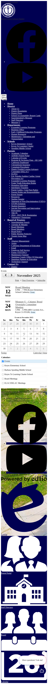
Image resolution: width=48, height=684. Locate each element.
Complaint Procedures (20, 167)
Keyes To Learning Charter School (18, 374)
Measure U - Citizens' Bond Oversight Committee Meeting (28, 304)
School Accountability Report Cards (25, 116)
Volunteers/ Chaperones (20, 217)
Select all (43, 386)
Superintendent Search (20, 222)
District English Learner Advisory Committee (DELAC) (25, 170)
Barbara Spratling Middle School (17, 370)
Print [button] (17, 280)
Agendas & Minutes (19, 225)
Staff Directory (17, 120)
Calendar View (40, 352)
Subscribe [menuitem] (41, 280)
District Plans (16, 113)
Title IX (14, 213)
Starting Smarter (17, 199)
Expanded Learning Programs (23, 127)
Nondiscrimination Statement (18, 401)
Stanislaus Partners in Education (24, 259)
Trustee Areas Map (18, 236)
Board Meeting (22, 287)
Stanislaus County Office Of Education (27, 257)
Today (4, 352)
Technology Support (19, 262)
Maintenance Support (20, 255)
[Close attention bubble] (44, 654)
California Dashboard (20, 162)
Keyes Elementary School (21, 144)
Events (7, 361)
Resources (15, 197)
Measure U (15, 122)
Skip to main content (9, 2)
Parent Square (17, 194)
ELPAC (14, 174)
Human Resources (18, 134)
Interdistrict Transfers (19, 188)
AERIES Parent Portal (20, 156)
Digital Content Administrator (18, 398)
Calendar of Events (19, 158)
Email (13, 248)
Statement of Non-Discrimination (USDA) (28, 201)
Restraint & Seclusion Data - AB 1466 (26, 160)
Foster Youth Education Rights (23, 183)
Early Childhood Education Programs (26, 132)
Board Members (17, 229)
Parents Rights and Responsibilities (25, 192)
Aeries (14, 243)
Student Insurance (18, 206)
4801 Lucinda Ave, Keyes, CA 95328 (16, 392)
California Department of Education (25, 246)
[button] (11, 106)
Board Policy (16, 231)
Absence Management (20, 241)
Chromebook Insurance (20, 165)
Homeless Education (19, 185)
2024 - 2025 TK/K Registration (24, 215)
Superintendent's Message (21, 118)
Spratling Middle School (21, 148)
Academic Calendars (19, 153)
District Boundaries (19, 111)
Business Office (17, 130)
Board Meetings (17, 227)
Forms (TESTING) (19, 252)
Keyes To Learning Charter (22, 146)
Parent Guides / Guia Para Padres (24, 190)
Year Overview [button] (28, 280)
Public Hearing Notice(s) (21, 234)
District (14, 267)
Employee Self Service (20, 250)
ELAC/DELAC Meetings (14, 383)
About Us (15, 109)
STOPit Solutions (18, 204)
